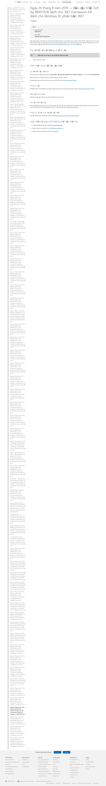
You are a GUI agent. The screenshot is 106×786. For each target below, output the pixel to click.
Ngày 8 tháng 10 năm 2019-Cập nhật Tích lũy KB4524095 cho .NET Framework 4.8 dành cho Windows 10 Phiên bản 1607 (17, 682)
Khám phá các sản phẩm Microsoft (11, 766)
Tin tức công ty (88, 764)
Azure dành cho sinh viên (42, 775)
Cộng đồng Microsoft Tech (74, 767)
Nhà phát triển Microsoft (74, 759)
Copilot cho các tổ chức (9, 759)
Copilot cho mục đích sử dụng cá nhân (12, 762)
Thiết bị (44, 2)
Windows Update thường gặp (55, 125)
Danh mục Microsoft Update (69, 80)
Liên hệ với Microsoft (50, 783)
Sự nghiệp (87, 759)
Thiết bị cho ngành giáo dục (43, 762)
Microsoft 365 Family (9, 768)
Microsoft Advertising (56, 771)
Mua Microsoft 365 (67, 2)
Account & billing (51, 2)
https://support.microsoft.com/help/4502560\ (67, 115)
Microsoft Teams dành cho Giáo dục (44, 764)
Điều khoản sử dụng (66, 783)
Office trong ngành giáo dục (43, 768)
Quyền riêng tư (58, 783)
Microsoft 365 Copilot (57, 773)
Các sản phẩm (37, 2)
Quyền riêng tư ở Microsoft (90, 766)
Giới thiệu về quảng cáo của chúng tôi (84, 783)
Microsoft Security (56, 762)
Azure (54, 764)
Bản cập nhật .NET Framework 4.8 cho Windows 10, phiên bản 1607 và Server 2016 (17, 9)
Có (57, 752)
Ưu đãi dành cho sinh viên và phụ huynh (45, 773)
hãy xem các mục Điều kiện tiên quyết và (60, 44)
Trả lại (23, 764)
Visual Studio (72, 777)
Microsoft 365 (25, 2)
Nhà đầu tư (88, 768)
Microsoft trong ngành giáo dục (43, 759)
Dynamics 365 (55, 766)
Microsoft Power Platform (74, 772)
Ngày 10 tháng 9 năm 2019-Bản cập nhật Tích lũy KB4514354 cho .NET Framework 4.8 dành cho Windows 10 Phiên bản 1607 (17, 701)
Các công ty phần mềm (74, 774)
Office (31, 2)
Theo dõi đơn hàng (25, 766)
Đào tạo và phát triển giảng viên (43, 771)
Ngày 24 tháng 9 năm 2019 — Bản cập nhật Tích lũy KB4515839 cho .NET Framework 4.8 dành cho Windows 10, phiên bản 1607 (18, 691)
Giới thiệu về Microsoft (90, 762)
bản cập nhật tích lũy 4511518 (86, 88)
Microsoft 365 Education (42, 766)
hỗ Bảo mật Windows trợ (57, 128)
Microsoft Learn (72, 762)
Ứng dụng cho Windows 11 (10, 773)
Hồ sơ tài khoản (25, 759)
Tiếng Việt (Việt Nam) (11, 781)
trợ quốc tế (55, 131)
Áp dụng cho (34, 21)
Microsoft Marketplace (74, 770)
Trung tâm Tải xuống (25, 762)
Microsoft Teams (56, 775)
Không (66, 752)
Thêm (58, 2)
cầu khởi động (76, 44)
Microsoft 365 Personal (9, 771)
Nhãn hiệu (74, 783)
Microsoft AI (55, 759)
